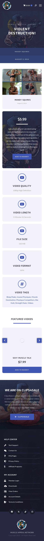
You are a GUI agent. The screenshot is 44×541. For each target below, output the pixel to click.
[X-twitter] (18, 511)
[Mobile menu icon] (40, 5)
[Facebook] (12, 511)
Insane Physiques (24, 297)
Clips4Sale (23, 417)
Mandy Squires (22, 51)
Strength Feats (21, 303)
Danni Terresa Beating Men (22, 358)
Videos (30, 303)
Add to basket (22, 156)
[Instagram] (32, 511)
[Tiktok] (25, 511)
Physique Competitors (25, 300)
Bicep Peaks (11, 297)
